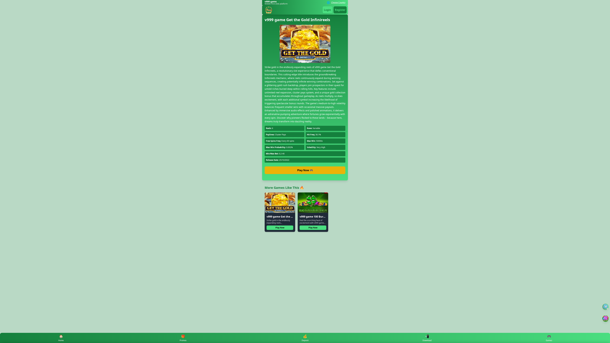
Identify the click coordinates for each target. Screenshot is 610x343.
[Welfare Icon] (605, 307)
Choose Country (338, 2)
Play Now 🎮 (305, 170)
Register (340, 10)
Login (327, 10)
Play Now (279, 227)
